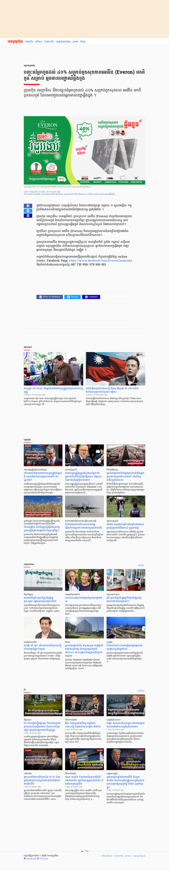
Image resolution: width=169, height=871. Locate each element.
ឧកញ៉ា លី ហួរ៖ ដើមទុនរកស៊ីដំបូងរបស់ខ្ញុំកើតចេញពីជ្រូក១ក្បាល (42, 647)
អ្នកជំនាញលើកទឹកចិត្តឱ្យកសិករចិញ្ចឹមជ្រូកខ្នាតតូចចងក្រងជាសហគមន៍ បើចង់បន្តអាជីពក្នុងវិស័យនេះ (125, 476)
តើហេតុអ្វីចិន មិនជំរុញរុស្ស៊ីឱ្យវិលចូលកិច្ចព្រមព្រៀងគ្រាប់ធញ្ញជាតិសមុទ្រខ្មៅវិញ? (42, 529)
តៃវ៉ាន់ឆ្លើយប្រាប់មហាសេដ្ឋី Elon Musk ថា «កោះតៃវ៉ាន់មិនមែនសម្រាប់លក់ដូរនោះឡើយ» (112, 390)
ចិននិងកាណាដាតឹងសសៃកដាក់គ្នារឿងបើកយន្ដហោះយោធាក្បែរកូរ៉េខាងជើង (83, 526)
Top (86, 851)
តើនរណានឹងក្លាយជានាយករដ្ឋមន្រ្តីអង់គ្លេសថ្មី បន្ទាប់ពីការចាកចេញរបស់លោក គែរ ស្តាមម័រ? (43, 476)
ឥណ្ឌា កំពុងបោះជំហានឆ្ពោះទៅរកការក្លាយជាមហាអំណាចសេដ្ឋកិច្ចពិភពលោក (126, 725)
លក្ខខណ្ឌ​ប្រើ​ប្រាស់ (139, 856)
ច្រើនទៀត (141, 565)
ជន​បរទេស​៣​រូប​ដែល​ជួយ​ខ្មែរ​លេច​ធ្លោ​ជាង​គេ (83, 599)
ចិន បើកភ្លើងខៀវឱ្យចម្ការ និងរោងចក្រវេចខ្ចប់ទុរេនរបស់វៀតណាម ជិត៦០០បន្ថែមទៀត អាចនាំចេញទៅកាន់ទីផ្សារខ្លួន (42, 726)
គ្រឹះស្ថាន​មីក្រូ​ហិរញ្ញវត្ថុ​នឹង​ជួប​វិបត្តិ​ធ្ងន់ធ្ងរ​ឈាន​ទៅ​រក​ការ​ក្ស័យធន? (124, 599)
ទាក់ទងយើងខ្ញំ (118, 856)
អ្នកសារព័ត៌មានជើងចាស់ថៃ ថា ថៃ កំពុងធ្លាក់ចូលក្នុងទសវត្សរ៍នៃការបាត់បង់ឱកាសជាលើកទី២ (42, 780)
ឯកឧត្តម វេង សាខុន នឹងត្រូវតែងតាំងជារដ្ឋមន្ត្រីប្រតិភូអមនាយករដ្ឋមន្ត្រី (53, 390)
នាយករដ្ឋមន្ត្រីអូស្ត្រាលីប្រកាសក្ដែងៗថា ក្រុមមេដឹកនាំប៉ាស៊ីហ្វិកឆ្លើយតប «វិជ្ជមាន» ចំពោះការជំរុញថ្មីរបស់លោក (83, 476)
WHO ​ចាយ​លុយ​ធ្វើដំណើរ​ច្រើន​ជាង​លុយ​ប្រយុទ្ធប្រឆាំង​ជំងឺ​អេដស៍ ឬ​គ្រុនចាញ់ (125, 526)
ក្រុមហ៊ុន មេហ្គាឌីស (34, 194)
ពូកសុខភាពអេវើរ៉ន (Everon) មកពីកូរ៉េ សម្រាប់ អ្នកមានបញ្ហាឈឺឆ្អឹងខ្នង (89, 194)
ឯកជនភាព (128, 856)
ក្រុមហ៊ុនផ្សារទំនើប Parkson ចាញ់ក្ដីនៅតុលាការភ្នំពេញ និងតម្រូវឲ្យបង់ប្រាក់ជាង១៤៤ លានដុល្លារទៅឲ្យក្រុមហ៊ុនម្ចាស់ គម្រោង (84, 650)
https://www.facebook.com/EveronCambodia (100, 261)
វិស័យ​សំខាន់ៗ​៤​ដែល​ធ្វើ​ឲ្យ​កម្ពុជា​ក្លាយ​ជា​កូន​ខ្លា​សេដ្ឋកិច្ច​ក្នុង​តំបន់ (124, 647)
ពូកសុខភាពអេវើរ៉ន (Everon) (52, 194)
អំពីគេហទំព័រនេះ (107, 856)
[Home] (15, 41)
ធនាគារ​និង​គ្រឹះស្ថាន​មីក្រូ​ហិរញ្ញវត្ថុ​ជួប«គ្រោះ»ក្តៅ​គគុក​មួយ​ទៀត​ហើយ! (40, 599)
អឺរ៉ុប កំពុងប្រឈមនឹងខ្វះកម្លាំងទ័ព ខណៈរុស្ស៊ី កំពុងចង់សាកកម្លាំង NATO (83, 725)
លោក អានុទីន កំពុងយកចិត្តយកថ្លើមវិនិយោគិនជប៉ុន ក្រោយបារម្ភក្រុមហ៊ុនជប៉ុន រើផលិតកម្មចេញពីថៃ (84, 780)
